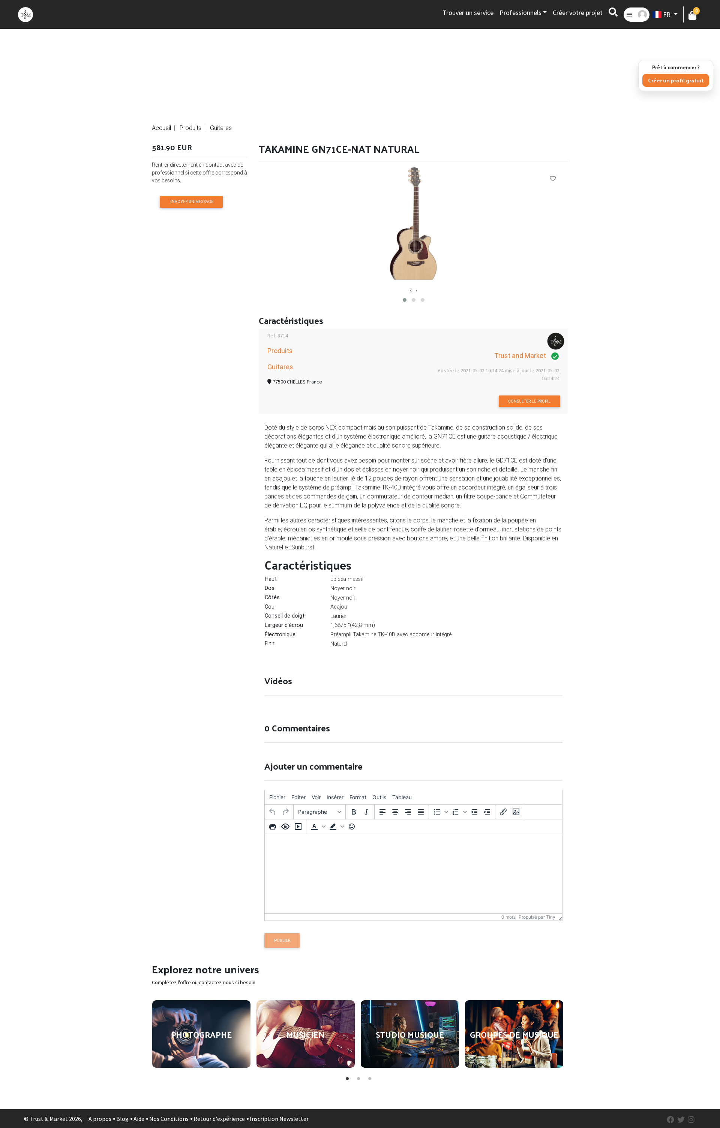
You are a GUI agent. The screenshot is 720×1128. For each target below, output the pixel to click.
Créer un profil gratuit (676, 80)
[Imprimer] (272, 826)
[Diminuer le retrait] (474, 812)
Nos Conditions (169, 1118)
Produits (190, 127)
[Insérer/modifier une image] (516, 812)
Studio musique (410, 1034)
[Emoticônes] (351, 826)
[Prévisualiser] (285, 826)
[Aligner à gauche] (382, 812)
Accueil (161, 127)
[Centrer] (395, 812)
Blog (122, 1118)
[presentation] (411, 289)
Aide (139, 1118)
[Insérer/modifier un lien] (503, 812)
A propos (99, 1118)
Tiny (550, 917)
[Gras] (353, 812)
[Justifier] (420, 812)
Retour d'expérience (219, 1118)
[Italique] (366, 812)
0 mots (508, 917)
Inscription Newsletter (279, 1118)
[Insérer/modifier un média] (298, 826)
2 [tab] (358, 1077)
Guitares (221, 127)
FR (667, 14)
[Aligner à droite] (408, 812)
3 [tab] (369, 1077)
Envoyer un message (191, 201)
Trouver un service (468, 12)
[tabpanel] (201, 1034)
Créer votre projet (578, 12)
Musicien (305, 1034)
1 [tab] (347, 1077)
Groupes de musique (514, 1034)
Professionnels (521, 12)
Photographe (201, 1034)
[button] (404, 300)
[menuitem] (277, 797)
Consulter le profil (529, 401)
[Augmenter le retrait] (487, 812)
